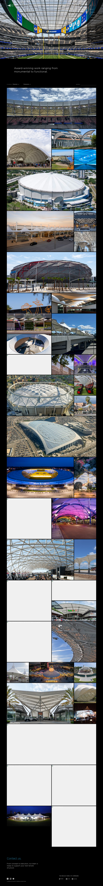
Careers (92, 37)
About (92, 9)
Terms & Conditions (21, 881)
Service (93, 28)
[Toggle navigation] (91, 5)
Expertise (93, 20)
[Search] (93, 40)
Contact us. (14, 858)
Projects (92, 31)
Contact (14, 881)
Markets (93, 25)
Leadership (94, 15)
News (92, 17)
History (93, 12)
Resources (93, 34)
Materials (93, 23)
